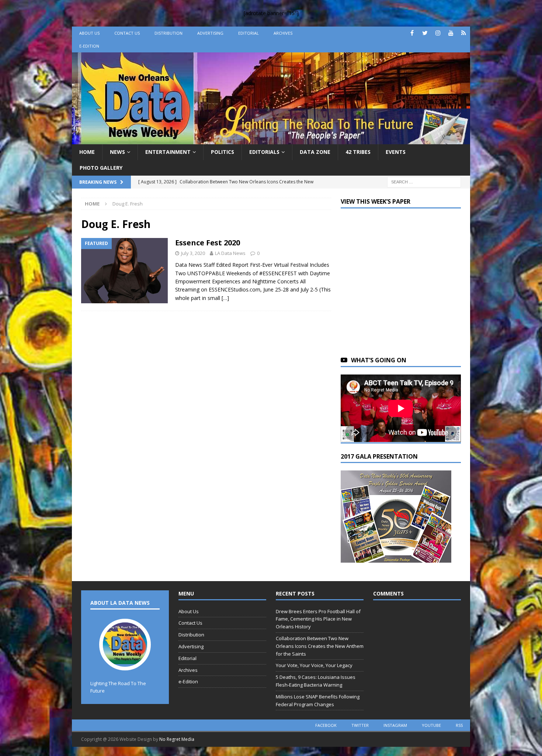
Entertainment (168, 151)
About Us (89, 33)
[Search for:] (424, 181)
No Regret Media (176, 739)
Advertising (210, 33)
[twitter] (424, 33)
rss (459, 725)
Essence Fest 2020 (207, 243)
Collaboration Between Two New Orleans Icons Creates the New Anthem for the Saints (320, 646)
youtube (431, 725)
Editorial (248, 33)
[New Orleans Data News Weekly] (271, 140)
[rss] (463, 33)
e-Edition (89, 46)
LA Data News (230, 253)
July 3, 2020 (193, 253)
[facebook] (412, 33)
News (117, 151)
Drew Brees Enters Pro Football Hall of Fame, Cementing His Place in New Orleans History (318, 619)
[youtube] (450, 33)
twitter (360, 725)
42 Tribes (358, 151)
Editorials (264, 151)
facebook (326, 725)
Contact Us (127, 33)
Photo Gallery (101, 167)
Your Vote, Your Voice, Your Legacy (314, 665)
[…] (225, 297)
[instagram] (437, 33)
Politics (222, 151)
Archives (283, 33)
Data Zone (315, 151)
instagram (395, 725)
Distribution (168, 33)
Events (396, 151)
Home (87, 151)
